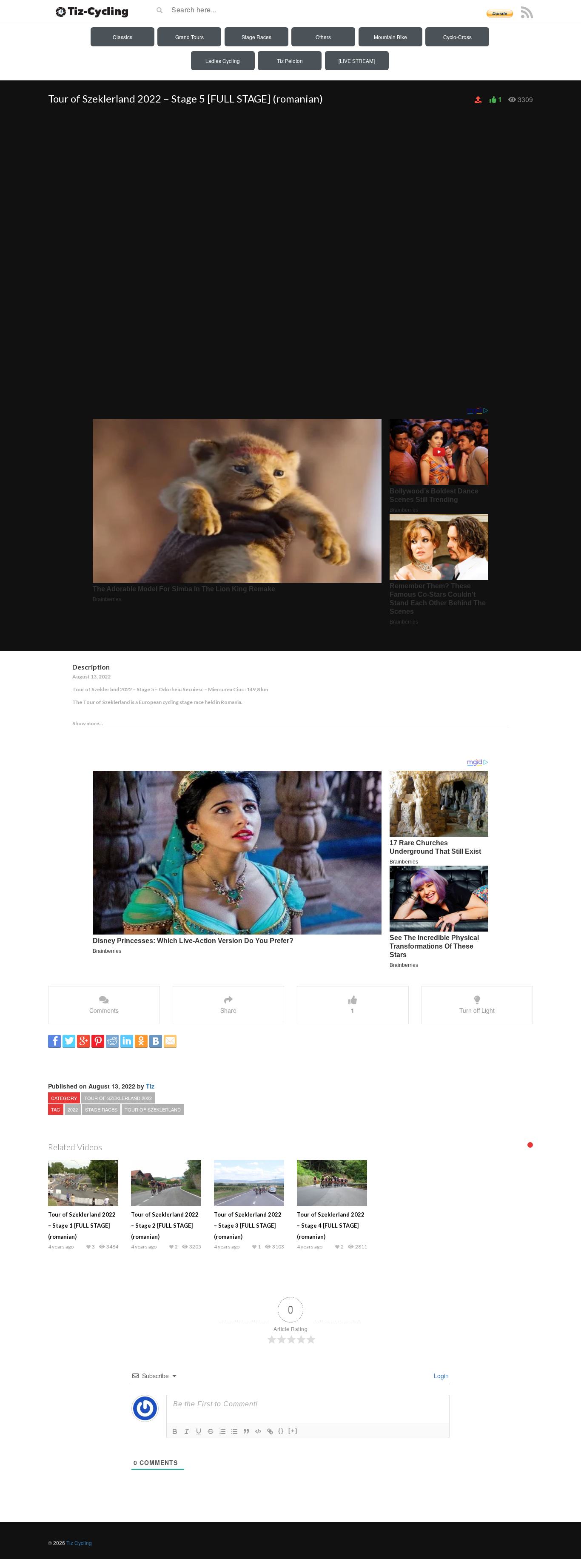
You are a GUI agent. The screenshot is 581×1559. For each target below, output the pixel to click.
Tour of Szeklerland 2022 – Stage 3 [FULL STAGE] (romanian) (248, 1225)
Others (323, 36)
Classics (122, 36)
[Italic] (187, 1431)
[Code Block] (258, 1431)
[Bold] (175, 1431)
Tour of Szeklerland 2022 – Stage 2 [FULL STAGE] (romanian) (165, 1225)
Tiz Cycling (79, 1542)
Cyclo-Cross (457, 36)
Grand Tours (189, 36)
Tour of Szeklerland (153, 1109)
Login (440, 1375)
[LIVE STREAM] (357, 60)
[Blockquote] (246, 1431)
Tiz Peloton (290, 60)
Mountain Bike (390, 36)
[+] (293, 1431)
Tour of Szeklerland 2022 (118, 1097)
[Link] (270, 1431)
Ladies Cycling (222, 60)
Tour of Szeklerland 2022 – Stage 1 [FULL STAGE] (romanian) (82, 1225)
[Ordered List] (222, 1431)
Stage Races (256, 36)
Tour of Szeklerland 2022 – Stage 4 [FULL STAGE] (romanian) (331, 1225)
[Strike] (210, 1431)
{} (281, 1431)
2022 (73, 1109)
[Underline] (199, 1431)
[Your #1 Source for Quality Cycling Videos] (89, 10)
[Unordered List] (234, 1431)
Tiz (150, 1086)
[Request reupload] (479, 99)
